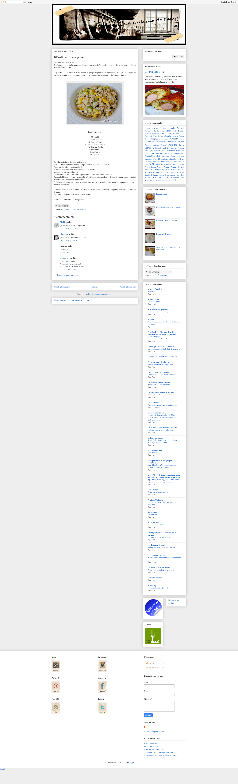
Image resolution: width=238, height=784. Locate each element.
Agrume (163, 128)
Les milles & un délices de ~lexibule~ (163, 427)
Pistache (181, 164)
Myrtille (169, 161)
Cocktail (160, 141)
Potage (151, 170)
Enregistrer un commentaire (67, 275)
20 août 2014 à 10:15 (68, 269)
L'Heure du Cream (155, 437)
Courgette (65, 209)
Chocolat (174, 138)
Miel (155, 159)
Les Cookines (153, 402)
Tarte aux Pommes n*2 (156, 301)
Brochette (155, 133)
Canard (160, 136)
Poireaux (152, 167)
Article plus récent (62, 286)
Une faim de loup (155, 577)
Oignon (157, 164)
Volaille (156, 180)
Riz (167, 172)
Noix (175, 161)
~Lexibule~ (64, 234)
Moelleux (180, 159)
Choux (182, 139)
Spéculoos (180, 175)
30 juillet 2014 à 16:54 (68, 228)
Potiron (158, 169)
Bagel (162, 131)
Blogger (131, 762)
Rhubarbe (148, 172)
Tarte (154, 177)
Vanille (176, 177)
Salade (182, 172)
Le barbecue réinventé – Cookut (160, 537)
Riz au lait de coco (163, 234)
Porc (146, 169)
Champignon (155, 138)
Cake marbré (152, 452)
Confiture (166, 141)
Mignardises (163, 159)
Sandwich (148, 174)
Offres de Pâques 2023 (156, 524)
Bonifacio (151, 291)
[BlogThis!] (59, 205)
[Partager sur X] (62, 205)
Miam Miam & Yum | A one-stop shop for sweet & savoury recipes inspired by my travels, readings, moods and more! (164, 477)
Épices (162, 180)
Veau (182, 177)
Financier (173, 148)
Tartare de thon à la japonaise (158, 588)
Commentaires (153, 667)
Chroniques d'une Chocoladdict (161, 346)
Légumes (73, 209)
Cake (155, 136)
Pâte (170, 169)
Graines (181, 153)
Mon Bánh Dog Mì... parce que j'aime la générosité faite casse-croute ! (162, 466)
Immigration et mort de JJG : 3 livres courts (164, 349)
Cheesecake (165, 139)
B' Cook (151, 319)
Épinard (168, 180)
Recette (80, 209)
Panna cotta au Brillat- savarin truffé (161, 570)
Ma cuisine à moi (155, 450)
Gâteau (153, 156)
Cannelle (167, 136)
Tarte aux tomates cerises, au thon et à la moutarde (162, 503)
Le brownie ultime (151, 746)
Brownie (163, 133)
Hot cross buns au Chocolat (158, 338)
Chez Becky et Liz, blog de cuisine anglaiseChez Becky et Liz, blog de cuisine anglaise (162, 334)
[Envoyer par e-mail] (57, 205)
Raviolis (181, 170)
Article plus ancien (128, 286)
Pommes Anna (161, 194)
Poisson (160, 167)
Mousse (156, 161)
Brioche (148, 133)
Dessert (172, 144)
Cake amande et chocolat (153, 749)
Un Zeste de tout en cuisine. (159, 567)
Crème (156, 144)
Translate (163, 275)
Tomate (168, 177)
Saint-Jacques (174, 172)
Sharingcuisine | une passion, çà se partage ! (162, 533)
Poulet (164, 170)
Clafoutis (153, 141)
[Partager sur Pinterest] (67, 205)
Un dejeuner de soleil (156, 544)
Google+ (3, 769)
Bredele (181, 130)
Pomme (167, 167)
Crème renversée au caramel (158, 492)
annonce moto (65, 258)
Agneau (155, 128)
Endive (181, 145)
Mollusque (148, 161)
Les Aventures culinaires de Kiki (161, 392)
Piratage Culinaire (155, 499)
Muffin (162, 161)
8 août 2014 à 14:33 (67, 252)
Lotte (167, 156)
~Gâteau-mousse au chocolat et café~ (161, 430)
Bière (175, 131)
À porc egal (152, 585)
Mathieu (63, 222)
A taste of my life (155, 289)
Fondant (157, 151)
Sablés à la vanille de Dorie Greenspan (162, 395)
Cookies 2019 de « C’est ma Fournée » (162, 374)
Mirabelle (172, 159)
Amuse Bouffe (153, 299)
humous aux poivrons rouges (158, 311)
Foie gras (149, 150)
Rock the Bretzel (154, 522)
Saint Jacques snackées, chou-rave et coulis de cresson (164, 323)
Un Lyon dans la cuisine (157, 555)
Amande (171, 128)
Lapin (163, 156)
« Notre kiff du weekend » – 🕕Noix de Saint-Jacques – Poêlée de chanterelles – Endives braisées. (163, 417)
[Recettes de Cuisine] (176, 603)
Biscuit (169, 130)
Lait (158, 156)
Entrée (148, 147)
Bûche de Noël (173, 133)
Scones (167, 175)
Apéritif (180, 127)
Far (153, 148)
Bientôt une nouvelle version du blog (162, 547)
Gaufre (175, 153)
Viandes (148, 180)
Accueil (94, 286)
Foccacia (181, 148)
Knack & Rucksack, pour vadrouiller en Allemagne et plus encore (162, 441)
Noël (151, 164)
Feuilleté (165, 148)
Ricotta (156, 172)
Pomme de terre (177, 167)
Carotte (181, 136)
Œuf (174, 180)
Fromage (180, 150)
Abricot (147, 128)
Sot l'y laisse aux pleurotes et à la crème (159, 752)
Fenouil (158, 148)
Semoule (173, 175)
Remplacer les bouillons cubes (159, 384)
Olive (163, 164)
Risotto (86, 209)
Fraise (163, 151)
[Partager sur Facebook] (64, 205)
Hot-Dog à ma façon (154, 71)
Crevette (148, 145)
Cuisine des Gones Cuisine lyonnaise (163, 356)
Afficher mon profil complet (154, 731)
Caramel (175, 136)
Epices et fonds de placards (159, 362)
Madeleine (148, 159)
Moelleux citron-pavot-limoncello (160, 364)
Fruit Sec (163, 153)
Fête (170, 153)
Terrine (160, 177)
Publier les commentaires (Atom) (100, 294)
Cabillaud (148, 136)
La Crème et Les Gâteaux (158, 372)
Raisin (175, 170)
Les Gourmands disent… (158, 412)
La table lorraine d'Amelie (159, 382)
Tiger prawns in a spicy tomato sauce (161, 482)
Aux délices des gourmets (158, 309)
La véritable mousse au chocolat (168, 207)
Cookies (173, 141)
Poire (146, 167)
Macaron (181, 156)
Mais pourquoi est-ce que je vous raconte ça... (161, 461)
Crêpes (163, 145)
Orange (169, 164)
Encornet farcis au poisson (166, 220)
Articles (151, 663)
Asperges (148, 131)
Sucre (147, 177)
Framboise (171, 150)
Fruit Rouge (154, 153)
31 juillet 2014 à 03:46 (68, 240)
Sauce (155, 174)
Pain (175, 164)
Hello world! (152, 514)
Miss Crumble (153, 489)
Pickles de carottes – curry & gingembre (162, 405)
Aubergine (155, 131)
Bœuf (182, 133)
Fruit (147, 153)
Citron (147, 141)
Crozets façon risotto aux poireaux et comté (160, 755)
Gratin (147, 156)
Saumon (161, 175)
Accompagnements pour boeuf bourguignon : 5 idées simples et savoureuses (164, 558)
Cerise (147, 139)
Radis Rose (152, 512)
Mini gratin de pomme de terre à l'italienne (169, 248)
